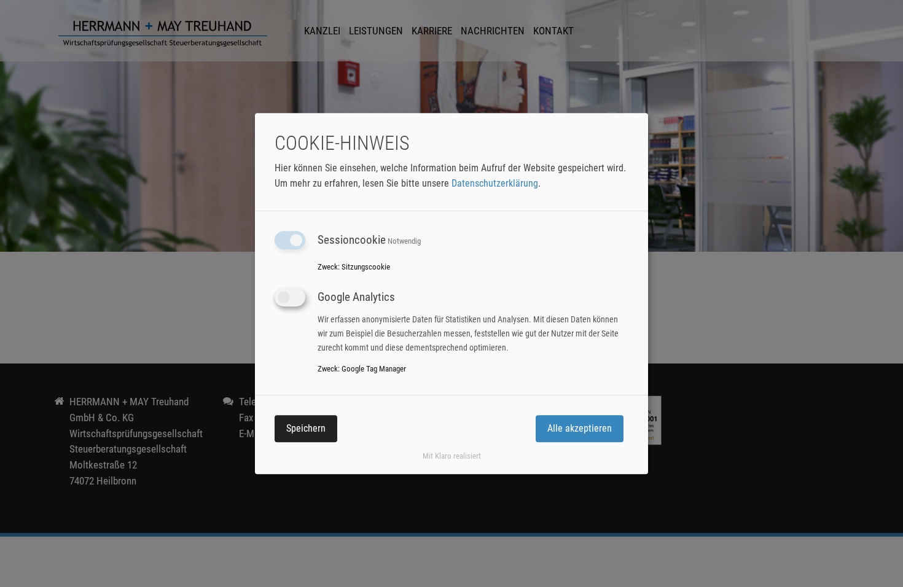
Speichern (306, 428)
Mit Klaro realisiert (452, 456)
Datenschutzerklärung (495, 183)
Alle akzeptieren (579, 428)
